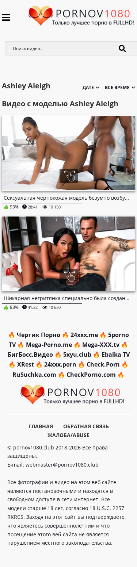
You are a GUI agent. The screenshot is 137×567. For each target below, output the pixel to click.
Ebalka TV (116, 354)
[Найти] (122, 48)
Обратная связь (86, 426)
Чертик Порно (38, 335)
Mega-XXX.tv (100, 345)
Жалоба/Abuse (68, 435)
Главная (40, 426)
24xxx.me (84, 335)
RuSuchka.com (34, 375)
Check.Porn (103, 364)
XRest (25, 364)
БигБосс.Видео (30, 354)
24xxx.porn (60, 364)
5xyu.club (77, 354)
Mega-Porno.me (49, 345)
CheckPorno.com (91, 375)
